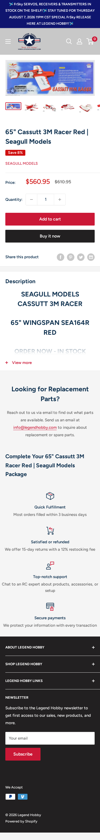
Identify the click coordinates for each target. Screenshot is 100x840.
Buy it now (50, 236)
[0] (90, 41)
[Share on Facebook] (60, 257)
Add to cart (50, 219)
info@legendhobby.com (35, 427)
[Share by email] (91, 257)
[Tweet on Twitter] (81, 257)
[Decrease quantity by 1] (31, 199)
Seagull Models (21, 163)
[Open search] (69, 41)
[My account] (79, 41)
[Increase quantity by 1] (59, 199)
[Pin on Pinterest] (70, 257)
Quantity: (13, 199)
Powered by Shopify (21, 821)
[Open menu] (8, 41)
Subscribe (23, 754)
